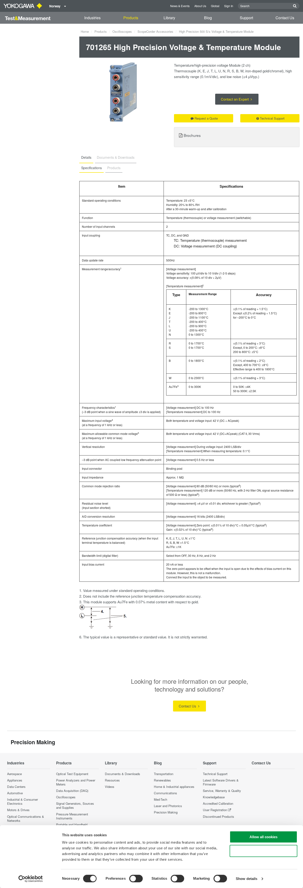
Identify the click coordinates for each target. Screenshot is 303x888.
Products (130, 17)
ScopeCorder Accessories (155, 31)
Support (246, 17)
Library (169, 17)
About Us (200, 6)
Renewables (162, 780)
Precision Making (166, 812)
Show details (246, 879)
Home (85, 31)
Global (215, 6)
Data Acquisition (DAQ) (72, 790)
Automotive (15, 793)
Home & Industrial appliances (174, 786)
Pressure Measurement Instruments (72, 816)
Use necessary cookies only (263, 851)
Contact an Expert (235, 99)
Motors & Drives (18, 810)
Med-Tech (160, 799)
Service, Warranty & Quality (222, 790)
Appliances (14, 780)
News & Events (180, 6)
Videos (109, 786)
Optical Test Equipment (72, 774)
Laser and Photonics (168, 806)
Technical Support (272, 118)
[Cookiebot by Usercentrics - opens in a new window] (30, 878)
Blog (208, 17)
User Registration (215, 810)
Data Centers (16, 786)
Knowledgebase (214, 797)
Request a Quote (206, 118)
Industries (92, 17)
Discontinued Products (218, 816)
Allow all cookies (263, 837)
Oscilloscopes (122, 31)
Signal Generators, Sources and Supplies (75, 805)
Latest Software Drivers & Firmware (221, 782)
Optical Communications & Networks (25, 818)
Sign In (228, 6)
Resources (112, 780)
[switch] (136, 878)
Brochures (192, 135)
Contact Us (285, 17)
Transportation (163, 774)
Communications (165, 793)
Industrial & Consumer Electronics (22, 801)
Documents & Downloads (122, 774)
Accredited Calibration (218, 803)
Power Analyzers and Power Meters (75, 782)
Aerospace (14, 774)
